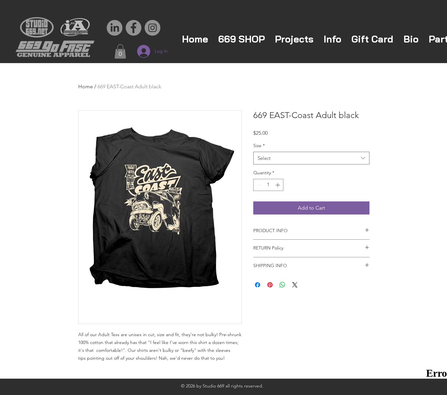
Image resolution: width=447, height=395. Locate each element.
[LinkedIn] (114, 28)
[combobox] (311, 158)
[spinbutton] (268, 185)
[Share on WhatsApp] (282, 285)
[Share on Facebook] (257, 285)
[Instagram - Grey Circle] (152, 28)
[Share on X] (295, 285)
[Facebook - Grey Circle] (133, 28)
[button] (120, 51)
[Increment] (278, 185)
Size (259, 145)
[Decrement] (258, 185)
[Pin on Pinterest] (270, 285)
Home (85, 86)
